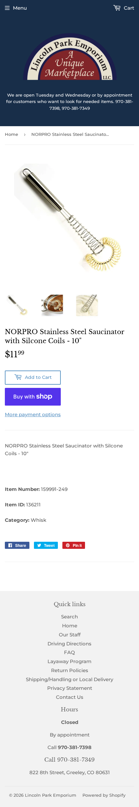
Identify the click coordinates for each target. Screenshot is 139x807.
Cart (128, 8)
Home (11, 134)
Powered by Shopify (103, 795)
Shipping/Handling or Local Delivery (69, 679)
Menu (20, 8)
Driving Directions (69, 644)
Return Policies (69, 670)
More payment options (33, 414)
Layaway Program (69, 661)
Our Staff (69, 635)
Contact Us (69, 697)
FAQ (69, 652)
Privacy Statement (69, 688)
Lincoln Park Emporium (50, 795)
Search (69, 617)
